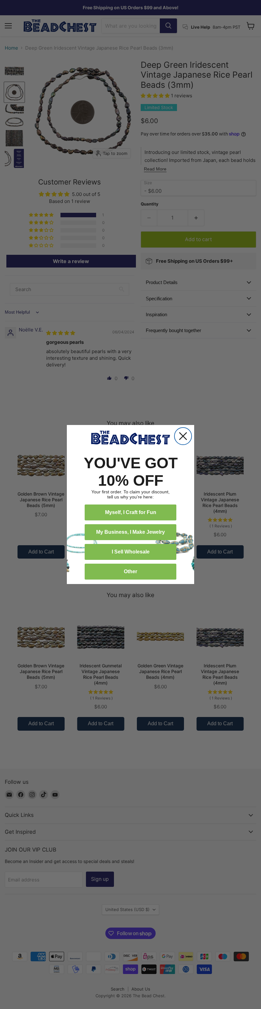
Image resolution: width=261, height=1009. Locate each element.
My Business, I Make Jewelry (130, 532)
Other (130, 571)
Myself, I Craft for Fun (130, 512)
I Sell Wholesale (131, 551)
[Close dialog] (183, 436)
